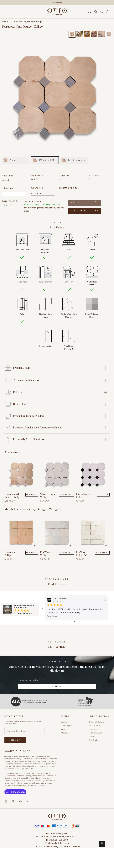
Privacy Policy (94, 729)
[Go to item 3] (86, 34)
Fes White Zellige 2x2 (82, 554)
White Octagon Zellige (47, 496)
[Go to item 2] (79, 34)
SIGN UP (57, 686)
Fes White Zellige (45, 554)
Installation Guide (95, 733)
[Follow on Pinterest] (13, 801)
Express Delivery (57, 2)
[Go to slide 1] (74, 621)
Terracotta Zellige (9, 554)
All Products (65, 729)
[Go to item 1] (72, 34)
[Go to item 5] (101, 34)
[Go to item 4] (94, 34)
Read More (52, 616)
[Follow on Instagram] (5, 801)
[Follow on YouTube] (20, 801)
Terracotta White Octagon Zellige (13, 496)
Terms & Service (95, 725)
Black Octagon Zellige (83, 496)
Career (91, 736)
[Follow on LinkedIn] (27, 801)
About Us (64, 733)
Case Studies (94, 740)
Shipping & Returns (96, 722)
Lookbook (64, 722)
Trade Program (66, 725)
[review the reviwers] (105, 599)
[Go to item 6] (108, 34)
